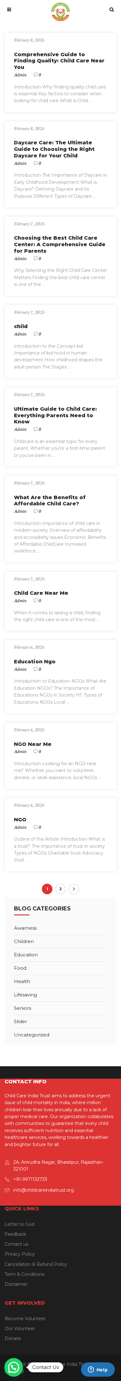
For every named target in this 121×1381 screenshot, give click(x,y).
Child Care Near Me (41, 593)
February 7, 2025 (29, 223)
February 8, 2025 (29, 40)
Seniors (22, 1008)
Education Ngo (35, 662)
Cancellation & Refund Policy (36, 1264)
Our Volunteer (20, 1328)
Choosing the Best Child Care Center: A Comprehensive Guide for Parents (59, 244)
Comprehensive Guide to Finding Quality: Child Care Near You (59, 61)
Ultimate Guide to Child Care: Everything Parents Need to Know (55, 415)
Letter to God (19, 1224)
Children (24, 941)
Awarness (25, 928)
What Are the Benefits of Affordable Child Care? (50, 500)
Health (22, 981)
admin (20, 74)
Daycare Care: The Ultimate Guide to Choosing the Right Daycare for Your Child (54, 149)
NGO (20, 820)
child (21, 326)
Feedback (15, 1234)
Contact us (16, 1244)
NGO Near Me (33, 744)
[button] (13, 1367)
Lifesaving (25, 995)
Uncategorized (31, 1035)
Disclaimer (16, 1284)
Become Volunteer (25, 1318)
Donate (13, 1338)
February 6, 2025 (29, 647)
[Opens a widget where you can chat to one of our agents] (98, 1370)
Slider (20, 1021)
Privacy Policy (20, 1254)
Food (20, 968)
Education (26, 955)
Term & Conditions (24, 1274)
